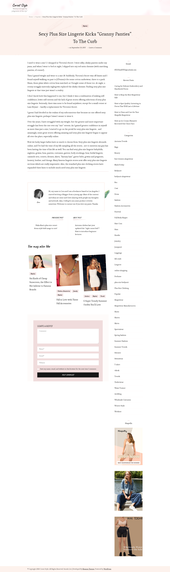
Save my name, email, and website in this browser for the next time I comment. (68, 369)
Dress (117, 194)
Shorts (117, 317)
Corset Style (19, 5)
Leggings (118, 253)
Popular (85, 26)
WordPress (107, 569)
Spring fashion (120, 335)
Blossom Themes (88, 569)
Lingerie (118, 264)
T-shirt (117, 364)
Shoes (117, 312)
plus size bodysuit (122, 282)
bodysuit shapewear (122, 176)
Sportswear (119, 329)
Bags (116, 147)
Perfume (118, 276)
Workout (118, 411)
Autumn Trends (121, 141)
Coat (116, 188)
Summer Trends (121, 347)
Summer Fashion (121, 341)
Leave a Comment (95, 47)
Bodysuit (118, 171)
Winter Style (120, 406)
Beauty (117, 153)
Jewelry (75, 291)
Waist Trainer (120, 388)
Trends (102, 296)
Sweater (118, 353)
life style (118, 259)
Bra (116, 182)
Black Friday (119, 165)
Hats (116, 229)
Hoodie (117, 235)
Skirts (117, 323)
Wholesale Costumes (123, 400)
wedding (118, 394)
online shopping (121, 270)
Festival (118, 212)
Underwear (119, 382)
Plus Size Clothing (122, 288)
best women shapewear (124, 159)
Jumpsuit (118, 247)
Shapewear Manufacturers (125, 306)
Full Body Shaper (121, 217)
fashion (87, 296)
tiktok (117, 370)
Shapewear (119, 300)
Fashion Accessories (64, 291)
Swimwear (119, 358)
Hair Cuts (118, 223)
